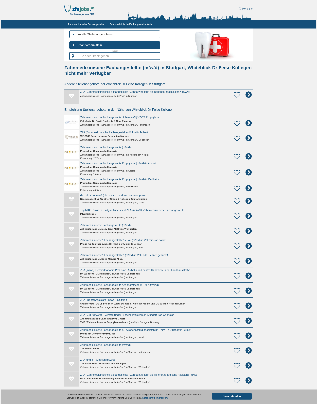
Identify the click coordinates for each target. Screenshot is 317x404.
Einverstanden (232, 396)
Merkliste (247, 8)
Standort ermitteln (90, 45)
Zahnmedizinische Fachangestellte (86, 24)
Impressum (162, 397)
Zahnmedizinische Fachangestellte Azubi (131, 24)
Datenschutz (148, 397)
